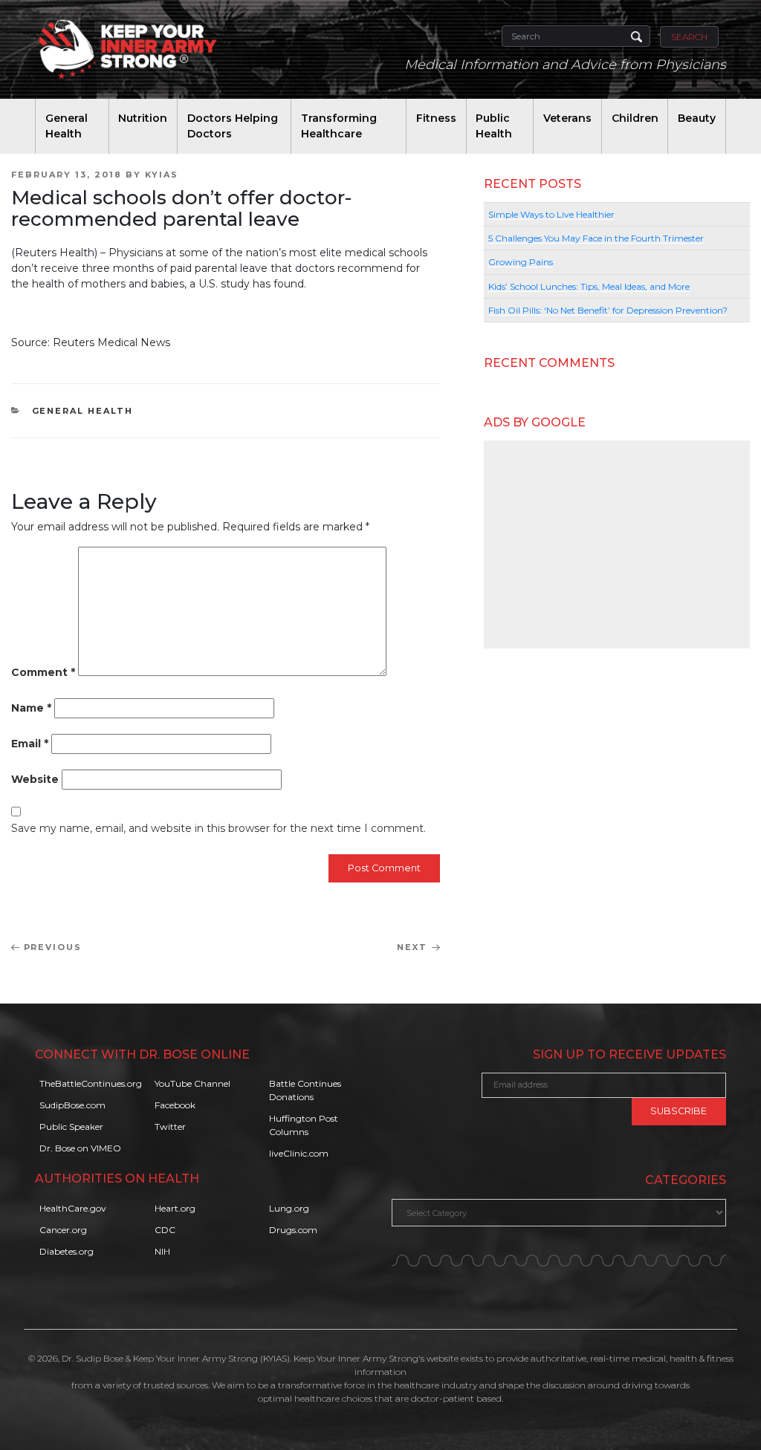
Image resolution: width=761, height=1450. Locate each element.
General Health (66, 125)
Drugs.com (293, 1229)
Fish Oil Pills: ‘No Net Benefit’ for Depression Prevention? (608, 310)
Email (29, 743)
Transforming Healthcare (339, 125)
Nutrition (142, 118)
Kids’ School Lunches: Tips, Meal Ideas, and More (589, 286)
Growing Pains (520, 261)
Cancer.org (63, 1229)
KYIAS (161, 174)
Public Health (494, 125)
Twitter (170, 1126)
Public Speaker (71, 1126)
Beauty (697, 118)
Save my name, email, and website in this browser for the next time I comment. (218, 828)
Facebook (175, 1105)
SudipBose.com (72, 1105)
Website (35, 779)
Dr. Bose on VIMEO (80, 1148)
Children (635, 118)
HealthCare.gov (72, 1208)
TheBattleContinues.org (90, 1083)
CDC (165, 1229)
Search (689, 36)
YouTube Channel (192, 1083)
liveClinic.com (298, 1153)
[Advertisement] (617, 544)
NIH (162, 1251)
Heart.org (175, 1208)
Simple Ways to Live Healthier (551, 214)
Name (31, 708)
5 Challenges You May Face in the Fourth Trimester (596, 238)
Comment (43, 672)
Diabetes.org (66, 1251)
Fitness (436, 118)
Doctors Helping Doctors (232, 125)
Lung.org (289, 1208)
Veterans (567, 118)
